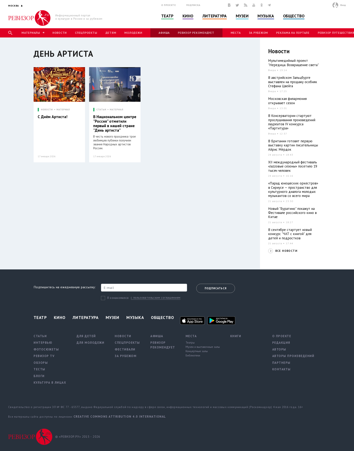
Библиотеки (193, 355)
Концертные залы (197, 351)
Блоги (39, 376)
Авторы (279, 349)
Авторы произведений (293, 356)
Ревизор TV (44, 356)
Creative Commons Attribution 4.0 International (120, 416)
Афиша (164, 33)
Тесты (39, 369)
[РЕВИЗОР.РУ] (29, 18)
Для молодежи (90, 343)
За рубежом (258, 33)
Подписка (193, 5)
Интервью (43, 343)
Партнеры (281, 363)
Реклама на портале (293, 33)
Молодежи (133, 33)
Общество (293, 16)
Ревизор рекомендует (196, 33)
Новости (59, 33)
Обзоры (41, 363)
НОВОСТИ (47, 109)
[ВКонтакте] (229, 5)
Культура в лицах (50, 382)
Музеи (242, 16)
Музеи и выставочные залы (203, 347)
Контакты (281, 369)
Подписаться (216, 288)
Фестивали (125, 349)
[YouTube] (253, 5)
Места (236, 33)
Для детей (86, 336)
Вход (343, 5)
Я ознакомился (118, 298)
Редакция (281, 343)
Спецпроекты (86, 33)
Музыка (266, 16)
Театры (190, 342)
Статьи (40, 336)
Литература (214, 16)
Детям (111, 33)
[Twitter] (237, 5)
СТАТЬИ (101, 109)
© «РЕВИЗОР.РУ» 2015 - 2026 (77, 437)
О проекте (168, 5)
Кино (188, 16)
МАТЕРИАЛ (63, 109)
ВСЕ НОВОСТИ (286, 251)
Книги (235, 336)
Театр (167, 16)
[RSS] (245, 5)
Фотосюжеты (46, 349)
